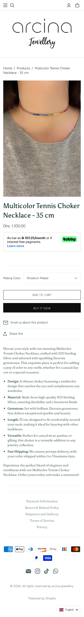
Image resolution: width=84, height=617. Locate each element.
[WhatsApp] (55, 571)
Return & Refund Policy (42, 508)
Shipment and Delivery (42, 514)
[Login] (69, 5)
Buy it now (42, 308)
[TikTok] (46, 571)
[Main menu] (5, 5)
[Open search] (12, 5)
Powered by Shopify (42, 598)
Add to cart (41, 295)
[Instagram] (37, 571)
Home (7, 68)
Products (23, 68)
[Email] (28, 571)
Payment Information (42, 501)
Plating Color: (12, 278)
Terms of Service (42, 520)
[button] (69, 610)
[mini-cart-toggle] (77, 5)
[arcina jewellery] (42, 33)
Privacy (42, 527)
